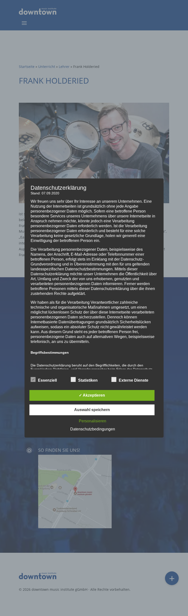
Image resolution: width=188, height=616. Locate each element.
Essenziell (47, 380)
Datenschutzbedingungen (92, 429)
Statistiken (88, 380)
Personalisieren (92, 421)
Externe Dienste (133, 380)
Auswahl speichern (92, 410)
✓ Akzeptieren (92, 395)
